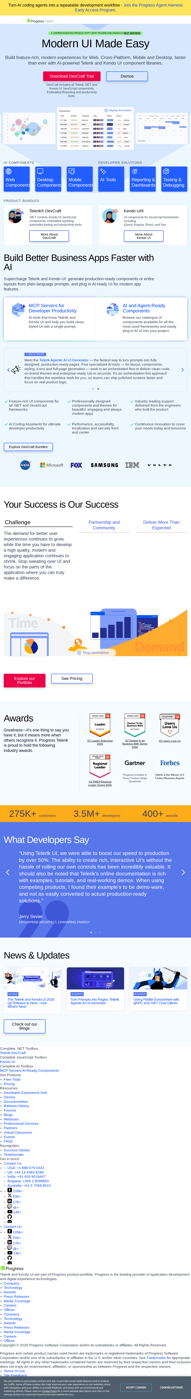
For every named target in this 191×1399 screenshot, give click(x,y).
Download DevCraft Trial (72, 76)
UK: (25, 1172)
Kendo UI (7, 1062)
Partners (10, 1128)
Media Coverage (17, 1301)
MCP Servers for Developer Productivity (53, 308)
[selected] (92, 388)
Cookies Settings (171, 1387)
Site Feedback (15, 1375)
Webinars (11, 1119)
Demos (127, 76)
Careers (10, 1305)
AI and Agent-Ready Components (144, 308)
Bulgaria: (28, 1181)
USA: (25, 1168)
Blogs (8, 1115)
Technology (13, 1288)
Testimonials (14, 1155)
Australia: (29, 1185)
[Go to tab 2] (98, 388)
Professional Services (21, 1123)
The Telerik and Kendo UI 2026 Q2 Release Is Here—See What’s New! (30, 1002)
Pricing (9, 1084)
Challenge (18, 522)
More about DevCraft (49, 236)
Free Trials (12, 1079)
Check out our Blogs (24, 1026)
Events (9, 1137)
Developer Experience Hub (25, 1093)
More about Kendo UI (143, 236)
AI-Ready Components (40, 1070)
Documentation (16, 1102)
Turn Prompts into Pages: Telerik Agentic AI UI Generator (95, 1001)
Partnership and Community (104, 525)
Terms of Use (14, 1371)
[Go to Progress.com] (12, 1270)
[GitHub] (9, 1218)
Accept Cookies (136, 1387)
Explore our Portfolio (24, 680)
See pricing (71, 678)
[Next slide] (183, 872)
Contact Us (13, 1163)
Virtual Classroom (18, 1132)
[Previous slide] (8, 872)
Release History (16, 1106)
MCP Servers (132, 33)
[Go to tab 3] (100, 932)
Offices (9, 1310)
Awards (10, 1292)
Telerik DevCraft (13, 1053)
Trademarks (156, 1358)
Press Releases (16, 1297)
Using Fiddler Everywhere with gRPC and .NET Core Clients (156, 1001)
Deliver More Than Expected (161, 525)
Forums (10, 1110)
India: (26, 1177)
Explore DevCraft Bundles (28, 447)
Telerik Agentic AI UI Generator (63, 360)
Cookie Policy (49, 1391)
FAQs (8, 1141)
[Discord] (9, 1222)
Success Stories (17, 1150)
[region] (95, 1387)
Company (11, 1283)
